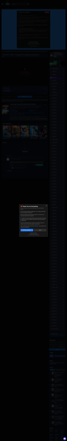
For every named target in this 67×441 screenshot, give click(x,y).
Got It (40, 230)
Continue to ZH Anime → (27, 230)
